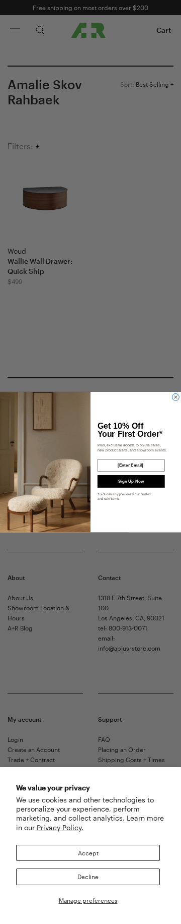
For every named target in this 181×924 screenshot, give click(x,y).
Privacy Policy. (60, 827)
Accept (88, 852)
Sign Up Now (131, 481)
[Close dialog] (175, 396)
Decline (88, 876)
